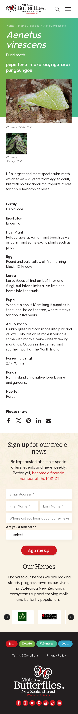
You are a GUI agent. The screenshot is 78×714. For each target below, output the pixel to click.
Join (11, 643)
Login (65, 643)
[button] (8, 420)
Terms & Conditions (25, 655)
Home (10, 25)
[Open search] (57, 9)
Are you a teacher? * (21, 527)
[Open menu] (68, 9)
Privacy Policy (56, 655)
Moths (22, 25)
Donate (27, 643)
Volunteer (47, 643)
